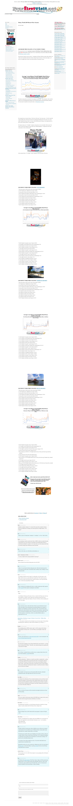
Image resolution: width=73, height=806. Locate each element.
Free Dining (7, 99)
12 (48, 618)
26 (48, 751)
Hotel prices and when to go (9, 76)
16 (48, 650)
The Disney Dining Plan (9, 98)
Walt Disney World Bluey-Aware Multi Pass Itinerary (60, 58)
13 (48, 626)
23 (48, 709)
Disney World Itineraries (60, 66)
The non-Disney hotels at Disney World (11, 87)
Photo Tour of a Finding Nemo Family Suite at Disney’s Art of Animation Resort (60, 60)
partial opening (27, 760)
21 (48, 695)
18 (48, 670)
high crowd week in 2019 (34, 636)
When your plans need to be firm (10, 102)
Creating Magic (60, 24)
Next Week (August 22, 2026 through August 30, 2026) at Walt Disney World (60, 34)
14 (48, 634)
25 (48, 726)
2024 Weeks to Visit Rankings (10, 47)
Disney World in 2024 (8, 46)
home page (21, 745)
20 (48, 688)
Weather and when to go (9, 75)
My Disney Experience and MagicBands (11, 103)
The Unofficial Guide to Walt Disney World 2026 (59, 26)
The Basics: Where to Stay (9, 78)
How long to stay (8, 90)
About (6, 24)
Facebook (36, 513)
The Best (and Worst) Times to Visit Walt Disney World (60, 71)
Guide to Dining (8, 97)
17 (48, 657)
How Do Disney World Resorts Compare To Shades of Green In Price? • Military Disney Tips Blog (32, 619)
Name (20, 785)
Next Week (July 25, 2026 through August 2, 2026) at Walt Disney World (60, 41)
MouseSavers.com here (40, 101)
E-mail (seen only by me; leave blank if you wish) (26, 789)
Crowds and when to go (9, 74)
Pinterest (44, 513)
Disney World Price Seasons (24, 518)
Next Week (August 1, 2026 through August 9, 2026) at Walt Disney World (60, 39)
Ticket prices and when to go (9, 77)
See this (22, 587)
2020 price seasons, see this (24, 54)
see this (28, 653)
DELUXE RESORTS (41, 388)
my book (36, 745)
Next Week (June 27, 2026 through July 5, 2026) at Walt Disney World (60, 47)
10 (48, 591)
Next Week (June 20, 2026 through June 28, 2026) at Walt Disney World (60, 49)
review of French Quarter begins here (24, 638)
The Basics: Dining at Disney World (10, 95)
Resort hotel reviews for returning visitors (11, 80)
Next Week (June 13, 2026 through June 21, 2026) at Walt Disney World (60, 51)
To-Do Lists (7, 104)
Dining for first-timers (8, 96)
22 (48, 702)
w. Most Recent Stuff (22, 519)
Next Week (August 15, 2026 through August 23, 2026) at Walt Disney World (60, 35)
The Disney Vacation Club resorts (10, 85)
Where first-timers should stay (10, 79)
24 (48, 716)
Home (6, 23)
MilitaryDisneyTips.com (62, 29)
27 (48, 758)
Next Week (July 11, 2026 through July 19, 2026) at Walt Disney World (60, 44)
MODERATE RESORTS (42, 280)
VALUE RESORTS (41, 187)
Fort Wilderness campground (9, 86)
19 (48, 677)
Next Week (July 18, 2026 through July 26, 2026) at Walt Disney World (60, 42)
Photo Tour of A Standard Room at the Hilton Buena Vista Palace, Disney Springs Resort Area (60, 62)
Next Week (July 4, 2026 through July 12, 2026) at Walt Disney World (60, 46)
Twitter (40, 513)
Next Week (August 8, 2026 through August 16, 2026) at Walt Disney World (60, 37)
